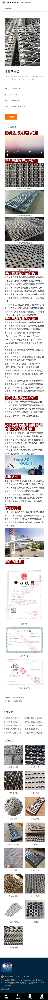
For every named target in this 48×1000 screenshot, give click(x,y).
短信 (30, 998)
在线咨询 (11, 117)
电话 (18, 998)
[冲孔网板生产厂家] (17, 2)
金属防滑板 (17, 701)
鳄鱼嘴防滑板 (18, 698)
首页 (6, 998)
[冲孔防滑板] (22, 42)
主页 (3, 9)
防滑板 (8, 9)
